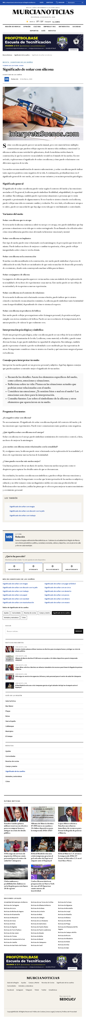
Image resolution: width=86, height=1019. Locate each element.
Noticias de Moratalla (65, 908)
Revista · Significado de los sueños (18, 62)
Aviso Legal (50, 1012)
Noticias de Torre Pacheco (12, 930)
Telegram (29, 990)
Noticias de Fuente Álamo (39, 927)
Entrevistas (64, 27)
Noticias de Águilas (10, 927)
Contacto (58, 1012)
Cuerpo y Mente (34, 983)
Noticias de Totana (10, 936)
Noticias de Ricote (64, 936)
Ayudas (6, 613)
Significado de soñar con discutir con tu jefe (27, 511)
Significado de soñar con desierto (58, 591)
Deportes (34, 31)
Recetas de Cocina (48, 983)
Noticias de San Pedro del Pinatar (15, 945)
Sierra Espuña (10, 721)
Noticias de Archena (37, 908)
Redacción (14, 79)
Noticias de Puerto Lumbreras (41, 930)
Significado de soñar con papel (15, 595)
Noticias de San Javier (11, 933)
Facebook (10, 990)
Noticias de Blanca (64, 918)
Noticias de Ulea (63, 945)
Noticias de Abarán (37, 933)
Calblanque (9, 726)
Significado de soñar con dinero (57, 599)
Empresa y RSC (50, 27)
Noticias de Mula (36, 915)
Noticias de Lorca (10, 908)
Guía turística (10, 701)
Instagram (19, 990)
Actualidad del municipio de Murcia (15, 902)
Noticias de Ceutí (37, 945)
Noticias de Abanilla (65, 915)
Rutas (7, 716)
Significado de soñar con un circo (58, 587)
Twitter (43, 990)
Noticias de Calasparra (38, 942)
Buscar (61, 2)
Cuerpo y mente (44, 613)
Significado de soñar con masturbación (18, 602)
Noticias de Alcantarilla (12, 915)
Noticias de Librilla (64, 921)
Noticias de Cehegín (37, 918)
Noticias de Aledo (64, 942)
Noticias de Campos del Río (67, 932)
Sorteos (49, 2)
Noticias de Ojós (63, 948)
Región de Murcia (13, 27)
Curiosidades (16, 613)
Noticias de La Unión (38, 912)
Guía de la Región (13, 983)
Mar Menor (9, 706)
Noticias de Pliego (64, 924)
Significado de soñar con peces (57, 595)
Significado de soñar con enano (57, 602)
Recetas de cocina (30, 613)
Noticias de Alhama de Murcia (41, 905)
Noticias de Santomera (38, 924)
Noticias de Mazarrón (11, 918)
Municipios (9, 731)
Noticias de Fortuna (64, 902)
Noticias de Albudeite (65, 939)
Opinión (26, 27)
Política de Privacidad (69, 1012)
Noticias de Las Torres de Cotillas (42, 902)
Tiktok (36, 990)
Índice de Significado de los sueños (16, 607)
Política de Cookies (39, 1012)
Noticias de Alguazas (65, 905)
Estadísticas (53, 990)
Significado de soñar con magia (22, 506)
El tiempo (9, 736)
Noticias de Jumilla (10, 942)
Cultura (37, 27)
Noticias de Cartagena (11, 905)
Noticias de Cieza (10, 921)
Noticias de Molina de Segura (13, 912)
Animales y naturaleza (11, 618)
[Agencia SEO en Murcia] (68, 998)
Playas (7, 711)
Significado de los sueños (61, 613)
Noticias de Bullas (37, 936)
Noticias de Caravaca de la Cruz (14, 939)
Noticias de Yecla (9, 924)
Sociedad (77, 27)
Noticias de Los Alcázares (39, 921)
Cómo (24, 618)
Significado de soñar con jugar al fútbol (60, 583)
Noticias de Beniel (37, 939)
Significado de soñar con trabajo (23, 515)
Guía (41, 2)
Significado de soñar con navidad (16, 599)
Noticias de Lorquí (64, 912)
